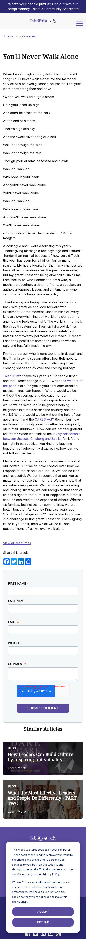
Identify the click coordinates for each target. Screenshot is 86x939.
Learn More (17, 768)
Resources (27, 36)
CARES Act (43, 419)
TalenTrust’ (11, 376)
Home (8, 36)
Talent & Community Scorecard (55, 9)
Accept (43, 911)
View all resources (17, 543)
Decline (43, 922)
